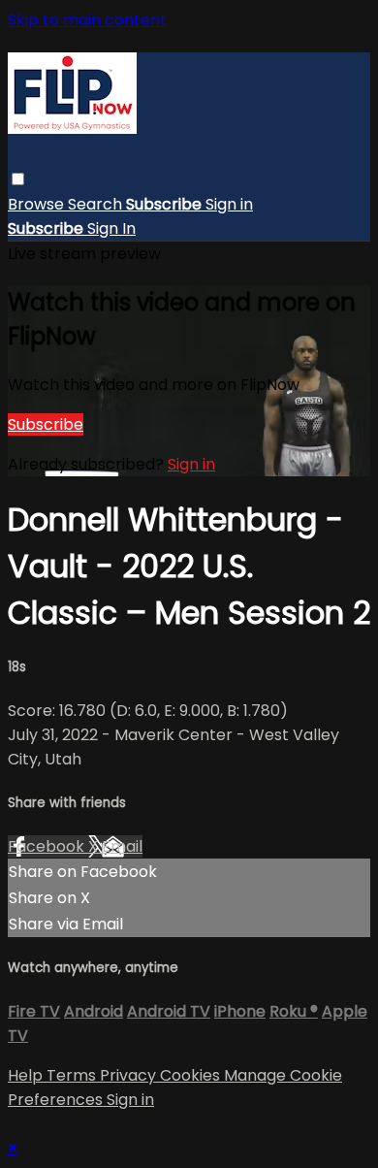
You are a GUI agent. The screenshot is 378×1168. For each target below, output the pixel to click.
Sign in (229, 204)
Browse (38, 204)
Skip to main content (87, 20)
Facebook (48, 846)
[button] (18, 179)
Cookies (192, 1075)
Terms (73, 1075)
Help (27, 1075)
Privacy (130, 1075)
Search (97, 204)
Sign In (111, 228)
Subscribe (45, 424)
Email (122, 846)
